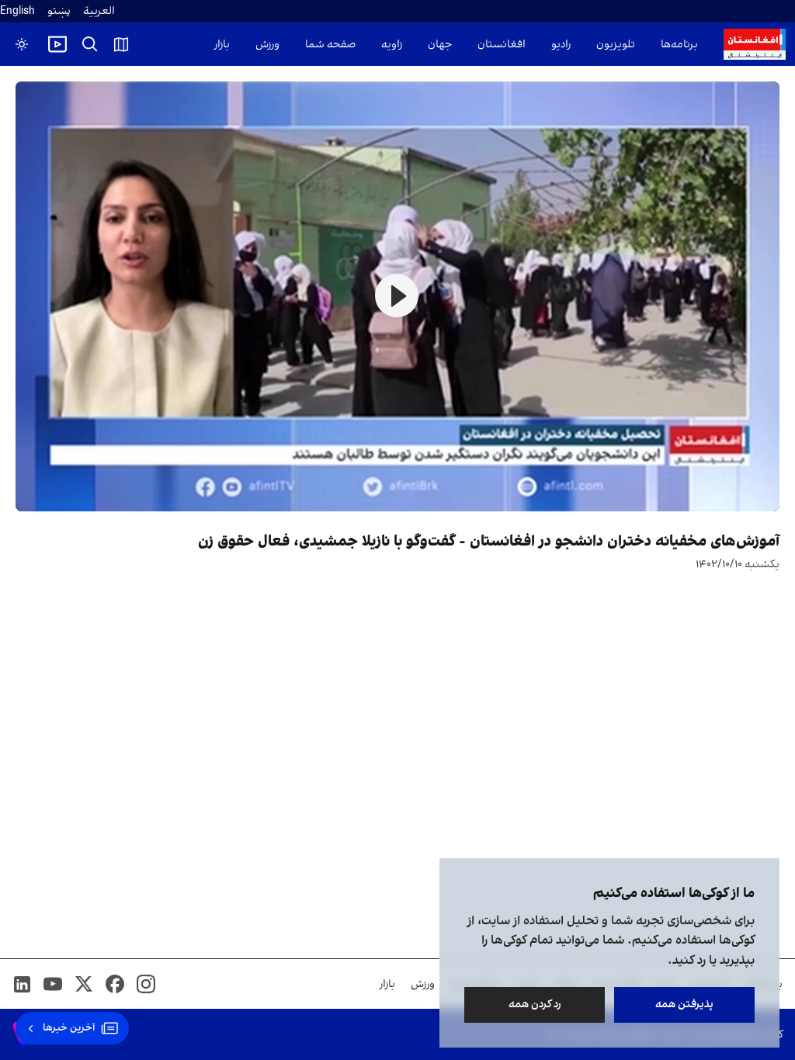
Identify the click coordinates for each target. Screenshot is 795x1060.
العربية (99, 11)
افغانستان (501, 44)
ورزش (267, 44)
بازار (222, 44)
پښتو (59, 11)
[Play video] (57, 44)
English (17, 11)
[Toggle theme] (21, 44)
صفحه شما (330, 44)
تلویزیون (615, 44)
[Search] (90, 44)
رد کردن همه (535, 1004)
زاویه (391, 44)
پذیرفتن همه (684, 1004)
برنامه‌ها (679, 44)
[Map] (121, 44)
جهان (440, 44)
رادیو (561, 44)
